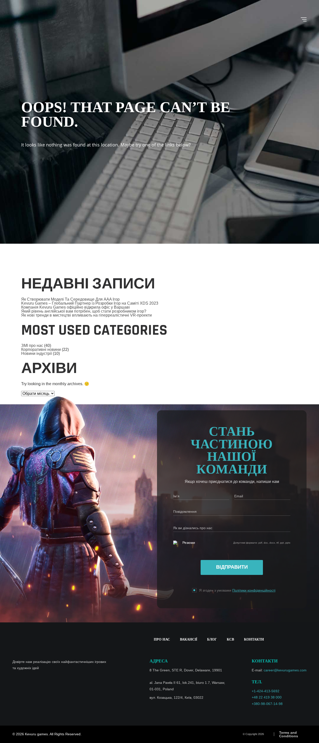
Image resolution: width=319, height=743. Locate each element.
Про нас (162, 639)
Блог (212, 639)
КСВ (230, 639)
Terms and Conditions (288, 734)
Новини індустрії (36, 353)
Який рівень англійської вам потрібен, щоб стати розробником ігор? (83, 311)
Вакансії (188, 639)
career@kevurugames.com (285, 670)
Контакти (254, 639)
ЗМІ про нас (32, 345)
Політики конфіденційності (253, 590)
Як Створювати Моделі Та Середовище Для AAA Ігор (70, 299)
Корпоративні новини (41, 349)
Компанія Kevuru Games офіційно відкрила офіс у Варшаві (75, 307)
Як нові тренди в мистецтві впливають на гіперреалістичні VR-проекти (86, 315)
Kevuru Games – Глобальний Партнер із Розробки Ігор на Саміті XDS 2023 (89, 303)
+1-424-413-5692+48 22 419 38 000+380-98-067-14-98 (267, 697)
